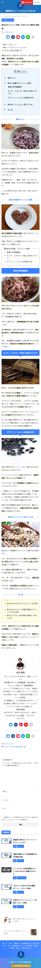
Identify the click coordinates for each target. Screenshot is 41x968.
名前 (4, 791)
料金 (17, 943)
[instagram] (21, 725)
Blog (4, 743)
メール (5, 800)
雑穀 (17, 746)
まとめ (10, 110)
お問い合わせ (27, 948)
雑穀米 (21, 746)
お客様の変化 (27, 943)
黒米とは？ (12, 78)
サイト (4, 809)
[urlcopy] (33, 37)
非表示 (24, 71)
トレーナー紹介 (8, 943)
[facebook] (13, 37)
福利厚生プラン (18, 946)
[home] (31, 725)
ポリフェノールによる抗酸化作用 (20, 98)
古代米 (13, 746)
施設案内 (29, 946)
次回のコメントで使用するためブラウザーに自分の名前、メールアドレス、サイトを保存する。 (20, 818)
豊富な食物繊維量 (15, 87)
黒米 (25, 746)
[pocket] (18, 37)
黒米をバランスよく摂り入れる (20, 104)
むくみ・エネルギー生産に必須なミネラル (22, 92)
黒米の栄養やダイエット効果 (19, 83)
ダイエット (10, 743)
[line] (28, 37)
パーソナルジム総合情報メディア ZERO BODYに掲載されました (25, 871)
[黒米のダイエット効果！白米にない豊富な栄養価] (23, 37)
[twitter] (8, 37)
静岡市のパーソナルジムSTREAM (20, 10)
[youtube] (26, 725)
